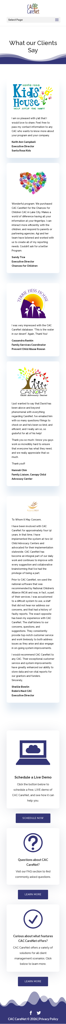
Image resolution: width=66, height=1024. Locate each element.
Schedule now (33, 818)
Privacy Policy (48, 1019)
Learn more (33, 894)
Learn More (33, 981)
